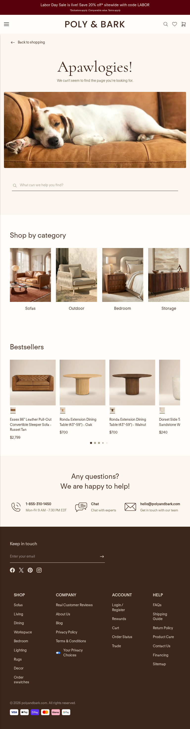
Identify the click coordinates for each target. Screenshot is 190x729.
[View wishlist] (174, 24)
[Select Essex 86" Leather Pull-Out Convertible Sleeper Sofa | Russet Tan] (13, 410)
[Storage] (168, 275)
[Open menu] (6, 24)
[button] (38, 507)
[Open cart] (183, 24)
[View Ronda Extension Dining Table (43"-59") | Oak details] (82, 382)
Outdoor (76, 308)
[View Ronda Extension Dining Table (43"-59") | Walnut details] (132, 382)
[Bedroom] (122, 275)
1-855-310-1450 (38, 504)
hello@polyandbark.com (160, 504)
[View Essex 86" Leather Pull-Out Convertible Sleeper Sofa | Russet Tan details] (33, 382)
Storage (169, 308)
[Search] (165, 24)
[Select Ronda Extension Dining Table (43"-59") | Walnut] (112, 410)
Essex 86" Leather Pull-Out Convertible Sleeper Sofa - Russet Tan (30, 424)
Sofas (30, 308)
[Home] (95, 24)
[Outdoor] (76, 275)
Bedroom (122, 308)
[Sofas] (30, 275)
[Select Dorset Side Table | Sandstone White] (162, 410)
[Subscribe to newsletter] (102, 557)
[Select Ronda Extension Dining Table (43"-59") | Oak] (62, 410)
